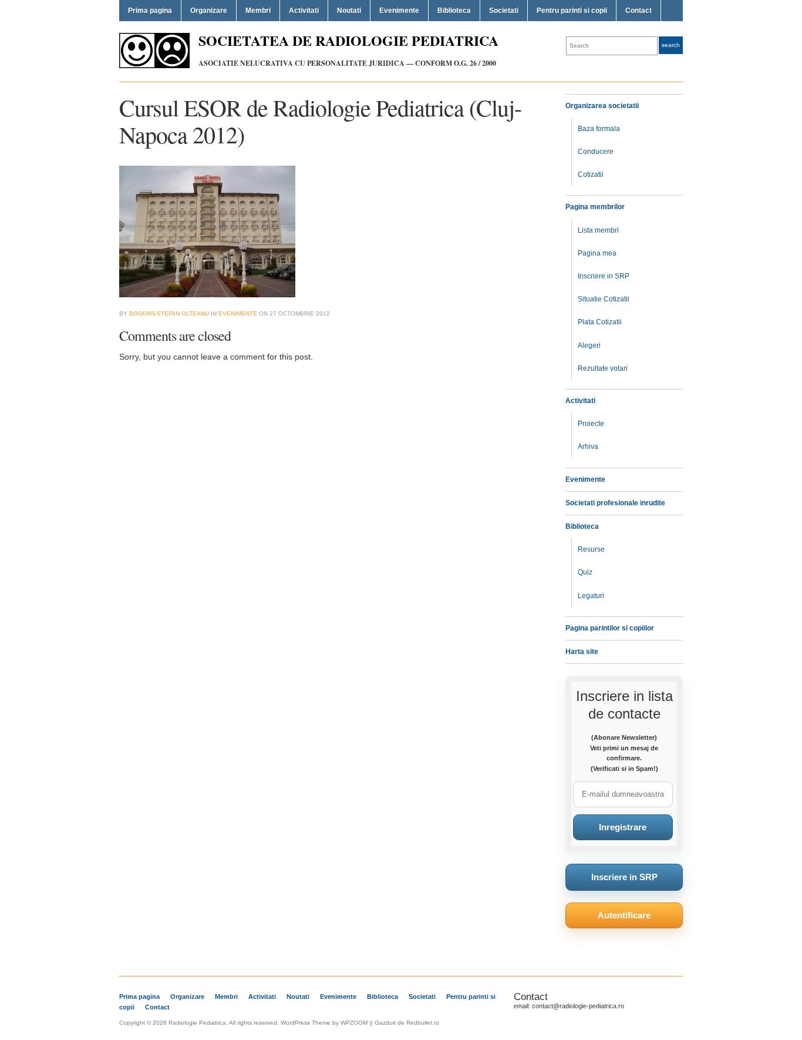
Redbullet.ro (422, 1022)
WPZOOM (354, 1022)
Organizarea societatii (602, 106)
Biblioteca (454, 10)
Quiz (585, 572)
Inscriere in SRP (603, 276)
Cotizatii (591, 174)
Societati (503, 10)
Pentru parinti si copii (572, 10)
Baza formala (599, 129)
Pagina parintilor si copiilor (609, 628)
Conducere (596, 151)
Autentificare (624, 915)
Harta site (581, 652)
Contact (638, 10)
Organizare (208, 10)
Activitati (304, 10)
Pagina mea (597, 253)
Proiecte (591, 424)
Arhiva (588, 446)
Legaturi (591, 596)
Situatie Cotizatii (603, 299)
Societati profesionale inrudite (615, 503)
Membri (258, 10)
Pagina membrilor (595, 207)
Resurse (591, 549)
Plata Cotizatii (600, 322)
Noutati (349, 10)
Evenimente (399, 10)
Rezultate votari (603, 368)
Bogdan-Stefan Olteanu (169, 313)
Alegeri (589, 345)
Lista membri (598, 230)
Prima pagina (150, 10)
